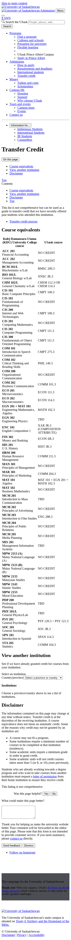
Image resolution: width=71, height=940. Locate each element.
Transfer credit (26, 75)
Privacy (22, 935)
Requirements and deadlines (34, 68)
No (54, 793)
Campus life (16, 90)
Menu (60, 10)
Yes (46, 793)
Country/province (12, 677)
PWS (6, 18)
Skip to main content (14, 3)
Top (11, 201)
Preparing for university (32, 43)
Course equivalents (21, 166)
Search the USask (17, 22)
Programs (15, 33)
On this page (10, 159)
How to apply (26, 65)
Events (21, 111)
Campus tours (26, 107)
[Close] (3, 15)
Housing (22, 93)
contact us (16, 838)
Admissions (47, 10)
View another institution (24, 170)
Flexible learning (27, 47)
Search (7, 26)
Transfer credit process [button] (23, 221)
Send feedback (11, 845)
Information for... (20, 125)
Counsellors (24, 139)
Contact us (16, 114)
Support (22, 97)
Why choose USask (29, 100)
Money (13, 79)
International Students (30, 132)
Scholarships (25, 86)
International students (30, 72)
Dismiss (29, 845)
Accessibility (37, 935)
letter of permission (45, 776)
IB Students (24, 136)
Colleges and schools (30, 40)
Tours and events (20, 104)
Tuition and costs (27, 82)
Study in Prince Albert (31, 58)
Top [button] (4, 180)
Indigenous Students (30, 129)
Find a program (26, 36)
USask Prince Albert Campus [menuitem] (35, 54)
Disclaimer (16, 173)
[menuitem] (39, 46)
